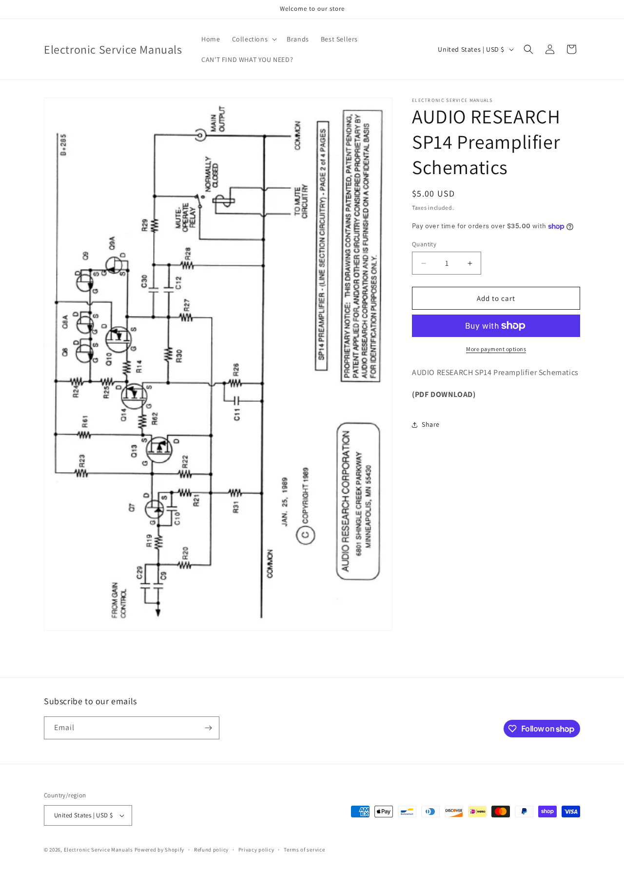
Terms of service (304, 849)
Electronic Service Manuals (98, 849)
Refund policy (211, 849)
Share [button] (431, 424)
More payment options (496, 349)
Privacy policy (256, 849)
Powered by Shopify (160, 849)
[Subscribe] (208, 727)
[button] (253, 39)
